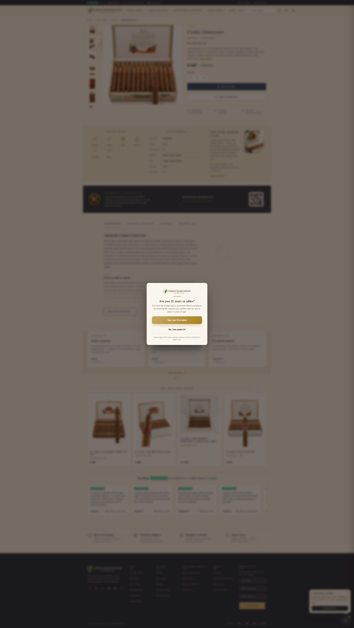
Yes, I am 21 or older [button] (177, 320)
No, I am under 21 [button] (177, 329)
